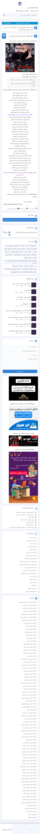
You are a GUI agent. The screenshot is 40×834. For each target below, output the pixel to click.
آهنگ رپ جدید (28, 252)
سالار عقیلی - (22, 291)
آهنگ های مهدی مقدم (29, 787)
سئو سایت (33, 544)
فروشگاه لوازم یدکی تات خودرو (24, 449)
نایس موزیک (34, 11)
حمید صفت (7, 252)
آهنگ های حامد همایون (29, 653)
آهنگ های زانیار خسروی (29, 686)
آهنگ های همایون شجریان (28, 802)
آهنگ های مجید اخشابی (29, 746)
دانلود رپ (35, 258)
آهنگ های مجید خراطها (29, 749)
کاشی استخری (32, 546)
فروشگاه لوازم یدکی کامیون (28, 573)
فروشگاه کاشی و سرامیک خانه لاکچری (22, 403)
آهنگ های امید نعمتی (29, 611)
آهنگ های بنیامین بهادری (29, 620)
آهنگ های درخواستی (30, 674)
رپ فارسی (26, 266)
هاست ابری (33, 538)
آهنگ (27, 246)
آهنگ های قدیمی (31, 740)
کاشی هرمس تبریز (31, 555)
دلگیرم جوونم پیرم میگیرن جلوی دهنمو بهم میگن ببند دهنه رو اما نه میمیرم (21, 262)
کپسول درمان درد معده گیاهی (28, 564)
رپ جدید (32, 266)
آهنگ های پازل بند (30, 629)
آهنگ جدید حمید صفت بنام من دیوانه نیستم (14, 249)
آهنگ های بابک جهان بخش (28, 617)
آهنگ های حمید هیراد (30, 671)
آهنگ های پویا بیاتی (30, 632)
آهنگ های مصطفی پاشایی (28, 781)
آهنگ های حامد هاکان (29, 650)
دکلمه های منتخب (31, 811)
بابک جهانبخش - (22, 305)
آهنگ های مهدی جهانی (29, 784)
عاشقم (21, 266)
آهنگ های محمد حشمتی (29, 764)
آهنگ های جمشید (31, 635)
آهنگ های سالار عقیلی (29, 689)
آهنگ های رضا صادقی (30, 677)
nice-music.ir (33, 246)
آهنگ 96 (23, 246)
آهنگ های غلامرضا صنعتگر (28, 731)
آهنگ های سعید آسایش (29, 692)
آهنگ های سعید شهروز (29, 695)
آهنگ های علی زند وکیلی (29, 713)
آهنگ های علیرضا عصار (29, 728)
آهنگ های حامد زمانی (30, 647)
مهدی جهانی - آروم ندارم (22, 298)
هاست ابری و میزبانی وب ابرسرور (23, 433)
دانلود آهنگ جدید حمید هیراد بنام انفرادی (19, 325)
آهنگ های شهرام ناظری (29, 707)
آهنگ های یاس (31, 805)
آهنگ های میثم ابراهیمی (29, 799)
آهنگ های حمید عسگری (29, 668)
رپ (36, 266)
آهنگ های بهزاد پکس (24, 27)
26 (4, 37)
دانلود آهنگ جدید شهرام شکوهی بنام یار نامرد (18, 312)
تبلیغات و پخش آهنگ (22, 11)
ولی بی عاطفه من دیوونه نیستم (29, 269)
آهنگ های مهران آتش (29, 793)
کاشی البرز (33, 576)
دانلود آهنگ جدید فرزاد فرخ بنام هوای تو (19, 332)
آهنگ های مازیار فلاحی (29, 743)
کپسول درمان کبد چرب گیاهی (28, 561)
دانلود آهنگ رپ (8, 255)
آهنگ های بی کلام (30, 626)
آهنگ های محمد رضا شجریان (28, 767)
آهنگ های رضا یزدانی (30, 680)
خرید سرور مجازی (31, 541)
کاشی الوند (33, 579)
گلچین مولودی (32, 817)
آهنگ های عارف (31, 710)
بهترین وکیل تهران (31, 591)
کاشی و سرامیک (31, 552)
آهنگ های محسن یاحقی (29, 755)
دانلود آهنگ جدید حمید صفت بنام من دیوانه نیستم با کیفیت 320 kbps (20, 220)
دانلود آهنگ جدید (32, 7)
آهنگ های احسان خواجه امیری (27, 602)
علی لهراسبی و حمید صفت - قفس (21, 285)
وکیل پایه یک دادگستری (29, 570)
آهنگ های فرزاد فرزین (29, 734)
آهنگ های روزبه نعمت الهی (28, 683)
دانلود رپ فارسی (27, 258)
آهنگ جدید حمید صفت (31, 249)
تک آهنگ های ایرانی (30, 808)
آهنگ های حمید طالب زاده (28, 665)
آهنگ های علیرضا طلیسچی (28, 725)
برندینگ (33, 585)
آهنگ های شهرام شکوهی (28, 704)
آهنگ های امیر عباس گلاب (28, 614)
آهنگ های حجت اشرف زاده (28, 659)
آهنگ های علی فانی (30, 719)
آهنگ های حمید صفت (12, 209)
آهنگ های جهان (31, 638)
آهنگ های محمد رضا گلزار (29, 770)
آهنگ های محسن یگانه (29, 758)
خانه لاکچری (32, 549)
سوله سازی (33, 582)
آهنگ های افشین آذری (29, 608)
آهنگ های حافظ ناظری (29, 644)
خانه (32, 27)
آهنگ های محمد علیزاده (29, 773)
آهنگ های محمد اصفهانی (29, 761)
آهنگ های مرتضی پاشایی (29, 776)
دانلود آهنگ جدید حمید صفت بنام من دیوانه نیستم (23, 84)
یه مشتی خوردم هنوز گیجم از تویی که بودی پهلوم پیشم (24, 272)
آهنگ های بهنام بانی (30, 623)
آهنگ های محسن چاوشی (29, 752)
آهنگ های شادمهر (31, 701)
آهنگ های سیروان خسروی (28, 698)
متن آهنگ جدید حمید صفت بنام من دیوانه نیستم (23, 81)
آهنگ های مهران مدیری (29, 796)
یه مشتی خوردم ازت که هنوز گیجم (13, 269)
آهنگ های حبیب (31, 656)
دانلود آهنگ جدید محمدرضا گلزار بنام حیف (19, 318)
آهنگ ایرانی (16, 246)
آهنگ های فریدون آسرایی (28, 737)
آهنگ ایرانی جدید (9, 246)
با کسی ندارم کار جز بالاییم (17, 252)
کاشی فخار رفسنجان (30, 558)
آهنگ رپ (35, 252)
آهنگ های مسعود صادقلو (29, 778)
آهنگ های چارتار (31, 641)
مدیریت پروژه (32, 588)
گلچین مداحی (32, 814)
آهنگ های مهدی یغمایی (29, 790)
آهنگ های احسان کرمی (29, 605)
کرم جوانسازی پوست (30, 567)
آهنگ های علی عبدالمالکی (29, 716)
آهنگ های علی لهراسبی (29, 722)
